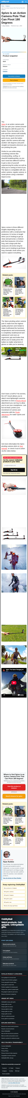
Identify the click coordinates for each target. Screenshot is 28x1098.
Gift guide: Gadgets (9, 895)
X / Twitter (11, 1068)
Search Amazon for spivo (14, 796)
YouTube (11, 1071)
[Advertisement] (14, 106)
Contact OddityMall (6, 1046)
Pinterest (18, 1068)
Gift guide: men (7, 902)
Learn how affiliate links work (14, 1082)
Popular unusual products (7, 1028)
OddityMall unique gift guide (8, 1002)
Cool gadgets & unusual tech (8, 977)
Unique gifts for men (6, 1004)
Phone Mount (21, 401)
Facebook (4, 1068)
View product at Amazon (14, 76)
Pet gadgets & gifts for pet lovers (9, 991)
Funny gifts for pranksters (7, 1018)
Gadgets (8, 6)
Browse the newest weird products (9, 1026)
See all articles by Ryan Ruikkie (12, 878)
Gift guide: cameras (8, 891)
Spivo (3, 124)
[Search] (25, 1)
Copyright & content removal (8, 1055)
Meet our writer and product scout (9, 1035)
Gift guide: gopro (8, 898)
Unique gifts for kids (6, 1013)
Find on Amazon (14, 80)
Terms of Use (4, 1048)
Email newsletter (6, 1073)
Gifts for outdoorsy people (8, 1016)
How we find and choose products (9, 1033)
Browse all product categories (8, 994)
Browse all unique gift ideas (11, 905)
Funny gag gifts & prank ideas (8, 982)
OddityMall (6, 919)
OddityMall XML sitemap (7, 1058)
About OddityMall (5, 1031)
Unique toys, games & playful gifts (9, 989)
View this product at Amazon (14, 787)
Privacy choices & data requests (9, 1053)
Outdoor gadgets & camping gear (9, 987)
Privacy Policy (4, 1050)
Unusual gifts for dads (6, 1009)
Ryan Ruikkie (6, 25)
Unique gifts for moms (6, 1011)
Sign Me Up (14, 470)
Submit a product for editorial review (10, 1038)
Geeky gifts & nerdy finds (7, 984)
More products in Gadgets (10, 888)
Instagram (4, 1071)
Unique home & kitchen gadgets (9, 980)
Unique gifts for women (7, 1006)
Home (2, 6)
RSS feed (17, 1071)
